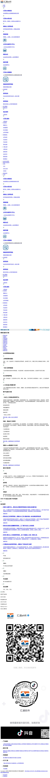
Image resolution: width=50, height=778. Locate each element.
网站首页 (5, 173)
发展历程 (5, 151)
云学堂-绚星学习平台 (36, 744)
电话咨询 (5, 774)
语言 (4, 163)
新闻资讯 (5, 134)
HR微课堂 (5, 127)
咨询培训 (5, 89)
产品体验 (5, 768)
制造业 (4, 347)
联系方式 (10, 763)
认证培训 (19, 757)
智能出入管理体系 (22, 744)
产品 (4, 6)
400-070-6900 (6, 161)
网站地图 (3, 772)
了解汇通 (5, 146)
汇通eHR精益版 (6, 744)
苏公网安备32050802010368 (41, 771)
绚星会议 (43, 744)
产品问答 (5, 142)
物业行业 (5, 346)
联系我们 (5, 158)
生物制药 (5, 339)
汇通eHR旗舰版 (8, 745)
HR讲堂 (5, 122)
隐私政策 (7, 772)
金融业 (4, 336)
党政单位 (5, 349)
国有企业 (5, 335)
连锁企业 (5, 338)
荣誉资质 (5, 156)
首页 (4, 5)
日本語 (4, 170)
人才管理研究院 (20, 763)
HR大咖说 (5, 130)
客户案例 (5, 106)
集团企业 (5, 340)
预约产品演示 (6, 162)
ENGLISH (5, 168)
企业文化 (5, 154)
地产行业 (5, 343)
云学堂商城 (5, 132)
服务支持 (5, 107)
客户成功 (14, 757)
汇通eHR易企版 (14, 744)
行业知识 (5, 139)
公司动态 (5, 137)
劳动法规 (5, 144)
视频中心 (5, 125)
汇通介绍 (5, 149)
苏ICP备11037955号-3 (30, 771)
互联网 (4, 345)
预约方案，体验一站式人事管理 (10, 417)
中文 (4, 166)
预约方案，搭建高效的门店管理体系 (11, 441)
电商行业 (5, 342)
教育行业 (5, 350)
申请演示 (5, 776)
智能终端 (29, 744)
